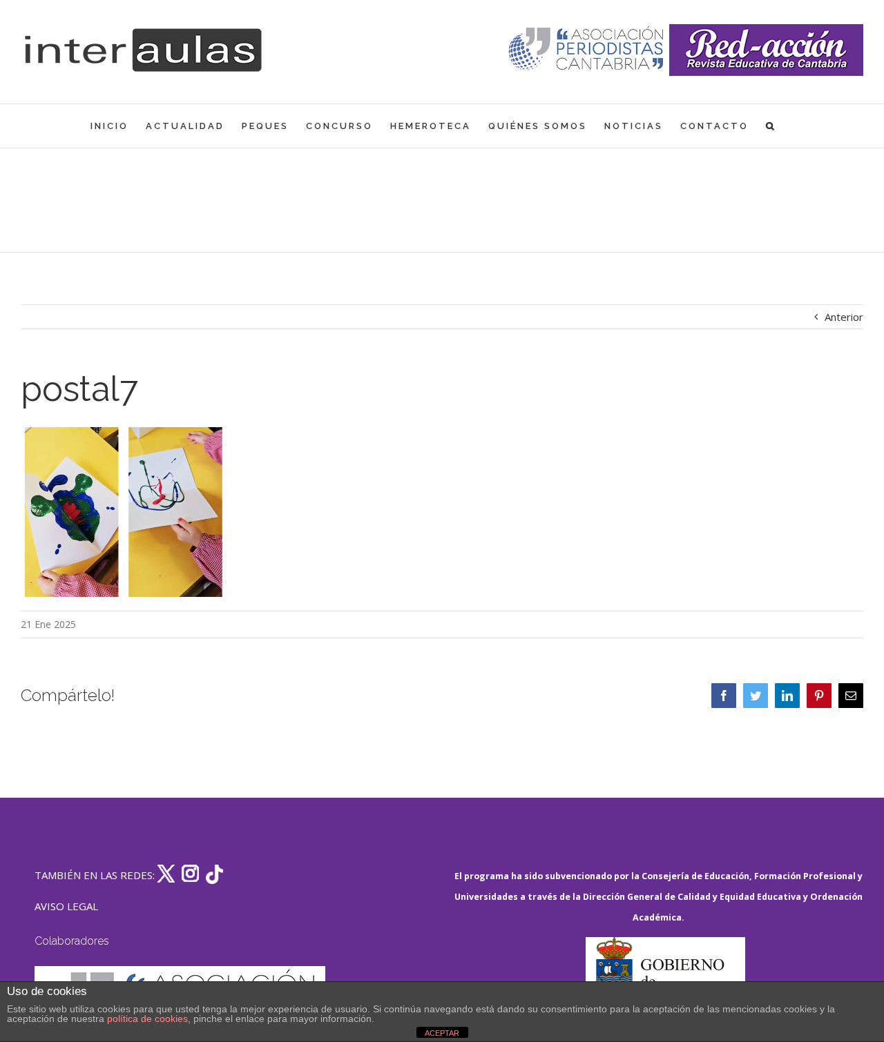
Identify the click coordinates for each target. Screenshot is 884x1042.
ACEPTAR (442, 1033)
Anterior (844, 317)
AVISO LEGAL (66, 906)
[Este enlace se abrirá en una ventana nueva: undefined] (587, 50)
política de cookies (147, 1018)
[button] (771, 126)
